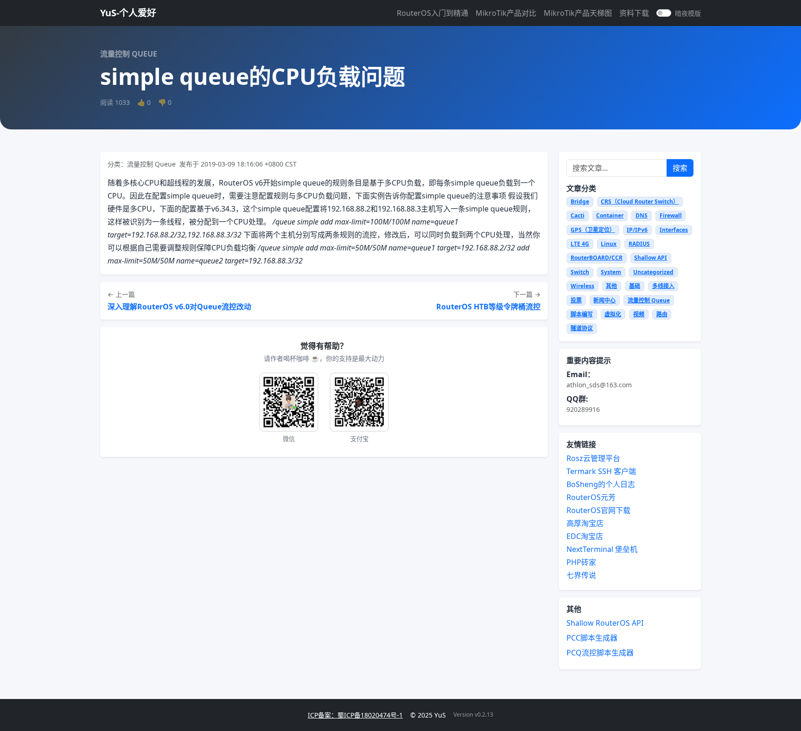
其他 (611, 286)
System (611, 272)
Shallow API (650, 258)
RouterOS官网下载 (598, 510)
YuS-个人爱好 (128, 12)
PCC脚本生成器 (591, 638)
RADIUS (639, 244)
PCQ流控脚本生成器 (600, 653)
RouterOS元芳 (591, 497)
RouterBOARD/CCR (597, 258)
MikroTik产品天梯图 (578, 13)
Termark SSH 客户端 (601, 471)
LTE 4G (580, 244)
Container (609, 215)
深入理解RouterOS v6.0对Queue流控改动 (179, 306)
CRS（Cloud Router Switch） (640, 201)
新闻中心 (604, 300)
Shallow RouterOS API (604, 623)
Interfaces (674, 230)
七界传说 (581, 575)
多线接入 (663, 286)
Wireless (582, 286)
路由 (662, 314)
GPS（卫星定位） (593, 230)
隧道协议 (582, 328)
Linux (609, 244)
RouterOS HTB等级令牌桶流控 (488, 306)
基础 (634, 286)
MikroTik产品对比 (506, 13)
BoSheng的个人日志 (600, 484)
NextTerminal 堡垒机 (601, 549)
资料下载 (634, 13)
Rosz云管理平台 (593, 458)
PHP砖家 (581, 562)
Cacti (578, 215)
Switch (580, 272)
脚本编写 (582, 314)
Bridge (580, 201)
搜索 (680, 168)
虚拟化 (612, 314)
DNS (642, 215)
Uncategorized (653, 272)
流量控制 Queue (649, 300)
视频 (638, 314)
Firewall (671, 215)
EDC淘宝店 (584, 536)
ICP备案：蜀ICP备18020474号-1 (355, 715)
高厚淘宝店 (585, 523)
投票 (576, 300)
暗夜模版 (688, 13)
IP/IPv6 (637, 230)
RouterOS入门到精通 (432, 13)
